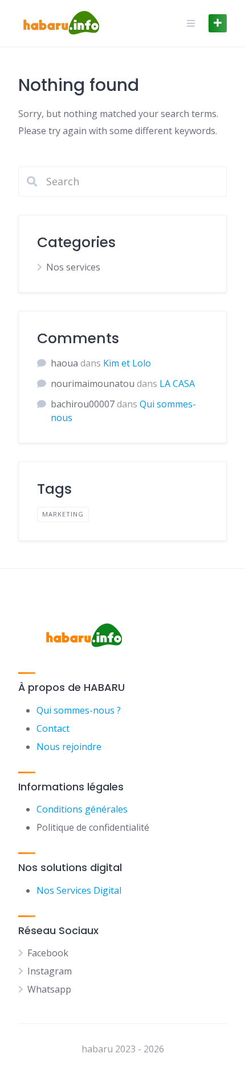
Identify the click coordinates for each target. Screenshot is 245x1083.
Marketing (63, 514)
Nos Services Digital (78, 890)
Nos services (73, 267)
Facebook (47, 953)
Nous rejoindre (68, 746)
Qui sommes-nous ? (78, 710)
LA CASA (177, 383)
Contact (53, 728)
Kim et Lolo (127, 363)
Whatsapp (49, 989)
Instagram (49, 971)
